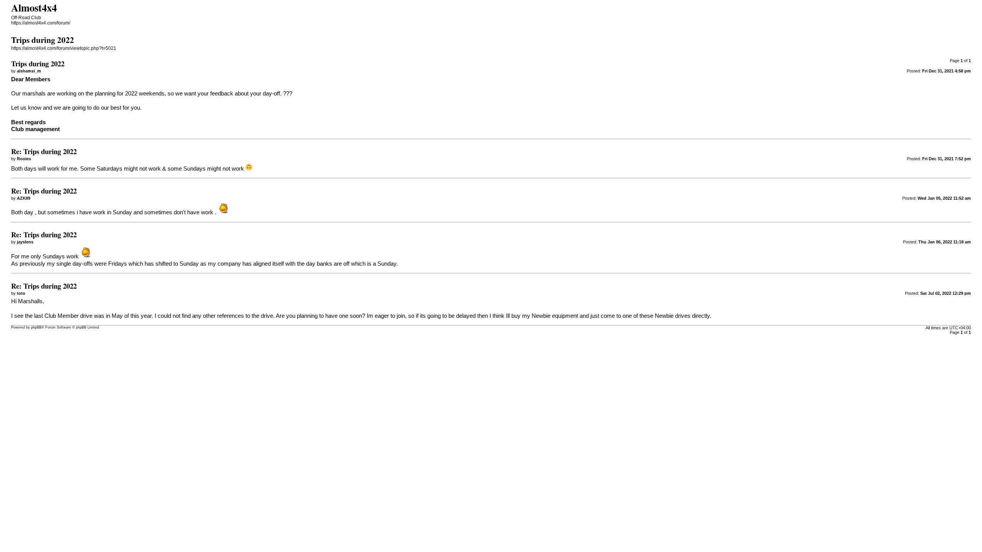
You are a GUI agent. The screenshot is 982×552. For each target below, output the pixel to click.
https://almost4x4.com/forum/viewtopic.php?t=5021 (63, 48)
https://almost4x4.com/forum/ (40, 23)
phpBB (36, 327)
